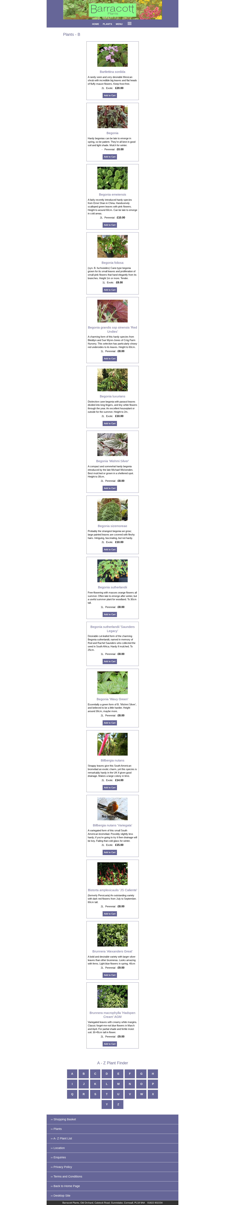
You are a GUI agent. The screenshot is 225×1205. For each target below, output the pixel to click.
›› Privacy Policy (61, 1167)
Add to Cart (109, 95)
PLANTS (107, 24)
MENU (119, 24)
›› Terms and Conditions (66, 1176)
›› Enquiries (58, 1157)
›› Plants (56, 1129)
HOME (95, 24)
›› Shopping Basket (63, 1119)
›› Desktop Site (60, 1195)
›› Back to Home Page (65, 1186)
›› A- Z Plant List (61, 1138)
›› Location (58, 1148)
